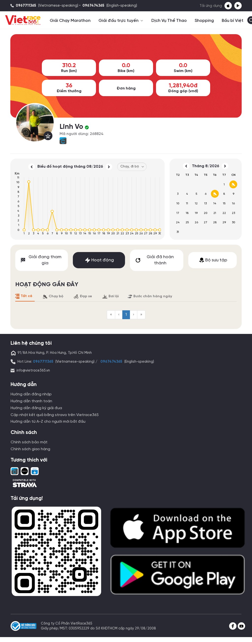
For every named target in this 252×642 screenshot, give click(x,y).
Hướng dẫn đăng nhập (31, 394)
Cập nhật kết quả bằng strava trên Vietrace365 (55, 415)
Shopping (204, 20)
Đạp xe (86, 296)
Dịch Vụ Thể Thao (169, 20)
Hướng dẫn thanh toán (31, 401)
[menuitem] (111, 314)
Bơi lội (114, 296)
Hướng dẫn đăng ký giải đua (36, 408)
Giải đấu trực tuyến (119, 20)
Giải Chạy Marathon (70, 20)
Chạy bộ (56, 296)
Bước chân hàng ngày (152, 296)
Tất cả (26, 296)
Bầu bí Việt (232, 20)
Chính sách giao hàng (30, 449)
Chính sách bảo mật (29, 442)
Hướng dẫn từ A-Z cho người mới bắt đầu (48, 421)
